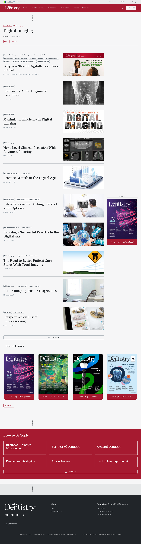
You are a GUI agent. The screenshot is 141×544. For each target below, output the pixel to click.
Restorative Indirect (36, 58)
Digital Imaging (18, 26)
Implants (7, 61)
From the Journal (37, 8)
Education (65, 8)
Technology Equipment (12, 55)
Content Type (14, 36)
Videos (76, 8)
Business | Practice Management (23, 61)
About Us (53, 508)
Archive (10, 406)
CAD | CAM (7, 312)
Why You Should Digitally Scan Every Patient (31, 68)
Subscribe (13, 524)
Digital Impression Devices (31, 55)
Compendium (101, 508)
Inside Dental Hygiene (104, 514)
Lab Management (43, 61)
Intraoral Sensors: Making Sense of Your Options (30, 206)
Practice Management (11, 173)
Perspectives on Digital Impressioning (21, 319)
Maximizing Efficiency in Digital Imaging (27, 121)
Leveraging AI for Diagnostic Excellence (25, 93)
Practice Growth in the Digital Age (29, 178)
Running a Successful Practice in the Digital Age (31, 234)
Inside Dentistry (7, 26)
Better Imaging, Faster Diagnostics (30, 291)
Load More (55, 337)
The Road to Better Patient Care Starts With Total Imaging (27, 263)
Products (85, 8)
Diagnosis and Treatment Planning (15, 58)
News (25, 8)
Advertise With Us (56, 511)
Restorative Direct (52, 58)
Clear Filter (14, 41)
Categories (52, 8)
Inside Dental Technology (105, 511)
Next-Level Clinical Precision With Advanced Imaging (29, 150)
